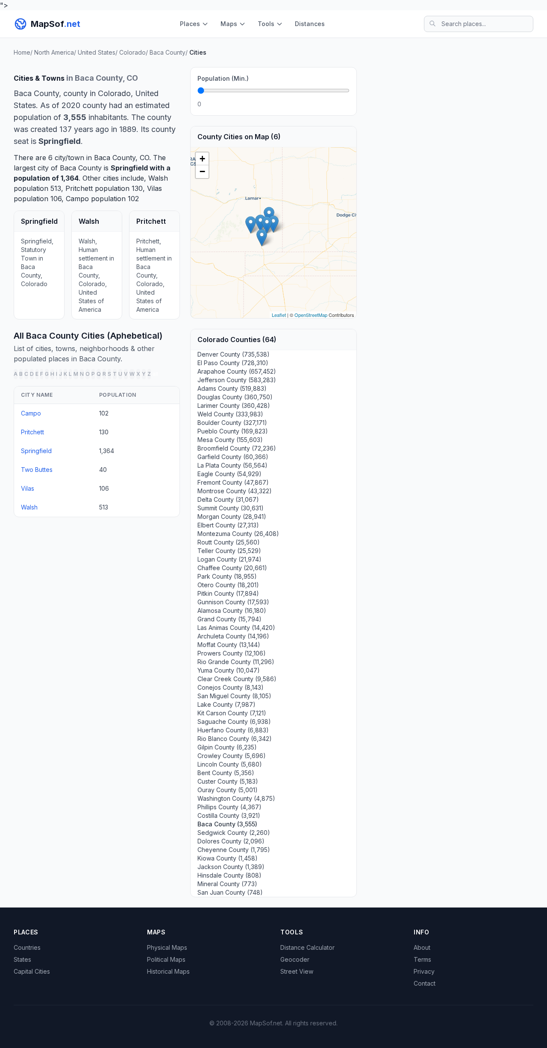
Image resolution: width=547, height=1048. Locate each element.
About (422, 947)
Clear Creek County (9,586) (236, 678)
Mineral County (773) (227, 883)
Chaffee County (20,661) (232, 567)
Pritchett (79, 188)
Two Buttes (37, 469)
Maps (229, 23)
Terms (422, 959)
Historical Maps (168, 971)
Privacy (424, 971)
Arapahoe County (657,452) (236, 371)
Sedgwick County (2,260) (233, 832)
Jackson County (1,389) (231, 866)
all (155, 374)
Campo (77, 198)
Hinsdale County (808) (229, 875)
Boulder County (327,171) (232, 422)
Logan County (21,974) (229, 559)
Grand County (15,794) (229, 619)
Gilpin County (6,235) (227, 747)
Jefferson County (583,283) (236, 379)
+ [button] (202, 158)
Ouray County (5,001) (227, 789)
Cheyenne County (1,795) (233, 849)
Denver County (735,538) (233, 354)
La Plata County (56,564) (232, 465)
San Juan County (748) (230, 892)
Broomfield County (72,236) (236, 448)
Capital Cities (32, 971)
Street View (296, 971)
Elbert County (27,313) (228, 525)
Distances (310, 23)
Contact (424, 983)
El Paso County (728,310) (232, 362)
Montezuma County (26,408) (238, 533)
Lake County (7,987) (226, 704)
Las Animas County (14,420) (236, 627)
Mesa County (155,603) (230, 439)
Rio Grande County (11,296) (235, 661)
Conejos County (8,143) (230, 687)
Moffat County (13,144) (228, 644)
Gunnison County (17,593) (233, 602)
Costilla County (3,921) (228, 815)
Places (190, 23)
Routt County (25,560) (228, 542)
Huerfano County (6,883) (233, 730)
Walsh (158, 178)
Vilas (154, 188)
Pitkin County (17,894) (228, 593)
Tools (266, 23)
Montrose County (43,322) (234, 491)
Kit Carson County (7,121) (231, 713)
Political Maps (166, 959)
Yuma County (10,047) (228, 670)
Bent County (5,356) (225, 772)
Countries (27, 947)
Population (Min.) (223, 78)
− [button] (202, 171)
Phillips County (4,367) (229, 807)
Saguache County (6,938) (234, 721)
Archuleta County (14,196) (233, 636)
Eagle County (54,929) (229, 473)
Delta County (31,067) (228, 499)
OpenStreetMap (310, 314)
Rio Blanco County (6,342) (234, 738)
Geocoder (294, 959)
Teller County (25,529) (229, 550)
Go (340, 104)
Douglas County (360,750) (235, 397)
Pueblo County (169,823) (232, 431)
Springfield (129, 168)
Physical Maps (167, 947)
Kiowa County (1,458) (227, 858)
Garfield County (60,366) (232, 456)
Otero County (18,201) (228, 584)
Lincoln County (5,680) (229, 764)
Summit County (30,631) (230, 508)
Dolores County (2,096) (231, 841)
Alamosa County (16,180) (231, 610)
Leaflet (279, 314)
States (22, 959)
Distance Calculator (307, 947)
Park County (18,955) (227, 576)
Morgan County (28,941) (231, 516)
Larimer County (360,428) (233, 405)
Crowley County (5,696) (231, 755)
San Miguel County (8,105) (234, 696)
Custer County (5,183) (227, 781)
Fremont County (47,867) (233, 482)
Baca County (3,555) (227, 824)
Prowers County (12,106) (231, 653)
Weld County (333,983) (230, 414)
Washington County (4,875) (236, 798)
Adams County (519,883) (232, 388)
